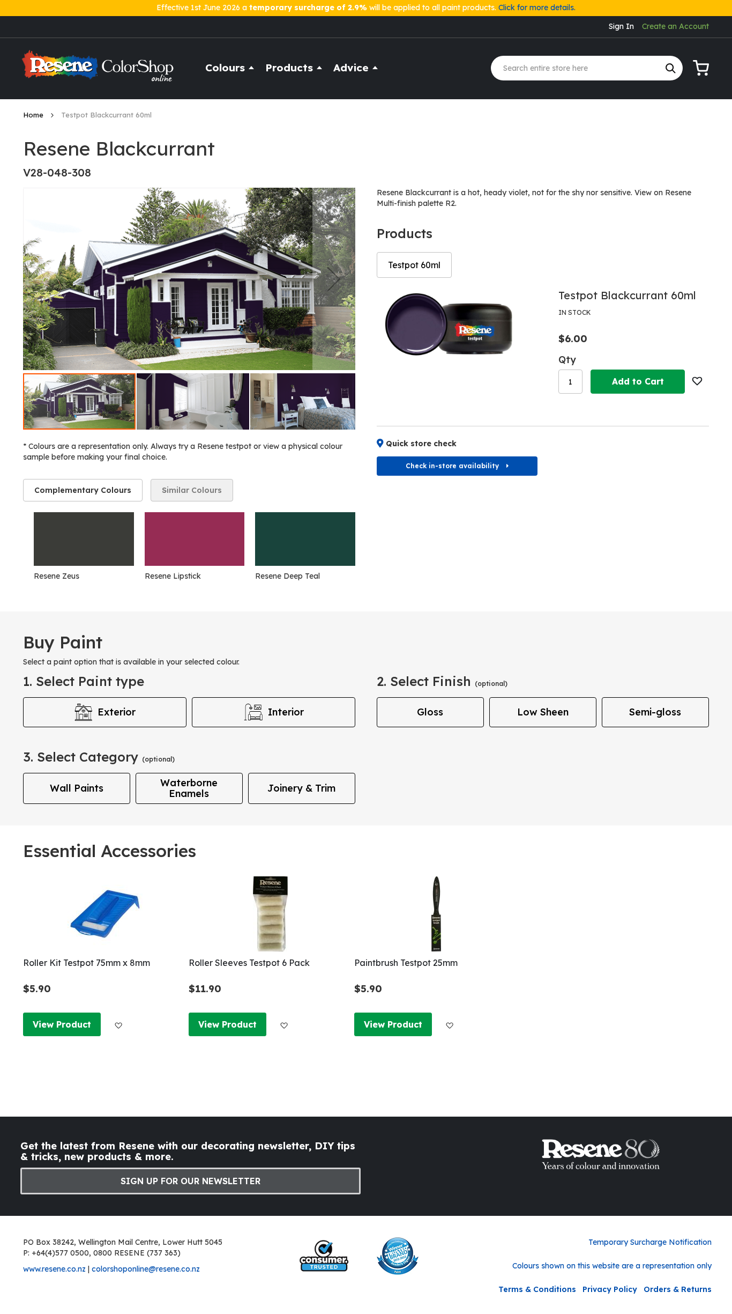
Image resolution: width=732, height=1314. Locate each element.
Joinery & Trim (301, 788)
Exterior (117, 712)
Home (34, 114)
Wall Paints (76, 788)
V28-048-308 (57, 172)
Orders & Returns (678, 1289)
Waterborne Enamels (189, 788)
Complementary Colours (82, 490)
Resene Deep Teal (287, 576)
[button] (333, 279)
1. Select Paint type (83, 681)
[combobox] (587, 68)
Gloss (430, 712)
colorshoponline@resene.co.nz (146, 1269)
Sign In (621, 26)
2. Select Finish (442, 681)
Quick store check (421, 443)
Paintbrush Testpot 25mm (406, 962)
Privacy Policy (609, 1289)
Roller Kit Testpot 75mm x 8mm (86, 962)
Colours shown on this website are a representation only (612, 1266)
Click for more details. (537, 7)
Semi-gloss (655, 712)
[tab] (83, 490)
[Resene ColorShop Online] (99, 70)
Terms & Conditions (537, 1289)
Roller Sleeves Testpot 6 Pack (249, 962)
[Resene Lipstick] (195, 539)
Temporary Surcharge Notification (650, 1242)
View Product (62, 1024)
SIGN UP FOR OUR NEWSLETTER (190, 1181)
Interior (286, 712)
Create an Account (675, 26)
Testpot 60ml (414, 265)
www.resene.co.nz (54, 1269)
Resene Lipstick (173, 576)
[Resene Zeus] (84, 539)
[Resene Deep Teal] (305, 539)
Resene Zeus (56, 576)
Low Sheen (543, 712)
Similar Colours (192, 490)
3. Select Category (99, 757)
